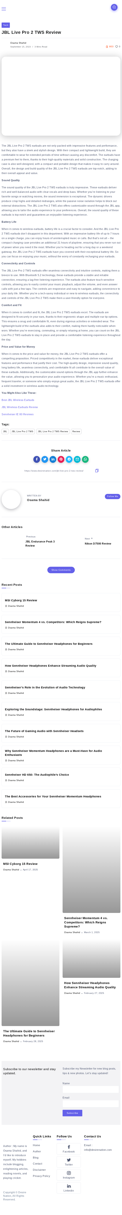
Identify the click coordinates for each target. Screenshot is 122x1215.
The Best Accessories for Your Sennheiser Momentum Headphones (53, 796)
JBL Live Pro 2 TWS (22, 431)
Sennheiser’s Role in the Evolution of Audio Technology (45, 687)
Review (76, 431)
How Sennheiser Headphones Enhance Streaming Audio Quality (50, 665)
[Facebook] (69, 1148)
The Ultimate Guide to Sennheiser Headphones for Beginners (49, 643)
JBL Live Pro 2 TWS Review (53, 431)
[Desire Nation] (60, 8)
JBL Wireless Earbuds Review (20, 407)
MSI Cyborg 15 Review (21, 600)
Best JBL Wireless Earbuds (18, 400)
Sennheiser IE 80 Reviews (18, 414)
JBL (5, 431)
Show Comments (61, 570)
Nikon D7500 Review (98, 543)
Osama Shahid (18, 43)
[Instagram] (69, 1174)
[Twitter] (69, 1161)
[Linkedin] (69, 1187)
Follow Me (112, 496)
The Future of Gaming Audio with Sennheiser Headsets (44, 731)
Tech (5, 25)
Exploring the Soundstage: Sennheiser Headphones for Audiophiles (53, 709)
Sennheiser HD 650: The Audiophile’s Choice (37, 774)
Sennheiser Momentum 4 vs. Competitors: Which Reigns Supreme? (53, 622)
